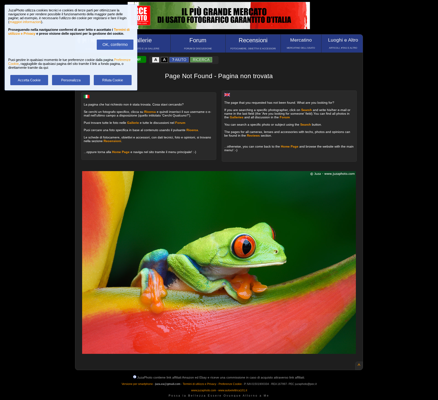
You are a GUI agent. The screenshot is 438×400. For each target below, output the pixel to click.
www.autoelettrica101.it (232, 390)
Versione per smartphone (137, 384)
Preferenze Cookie (230, 384)
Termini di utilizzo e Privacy (199, 384)
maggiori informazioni (25, 22)
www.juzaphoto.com (203, 390)
